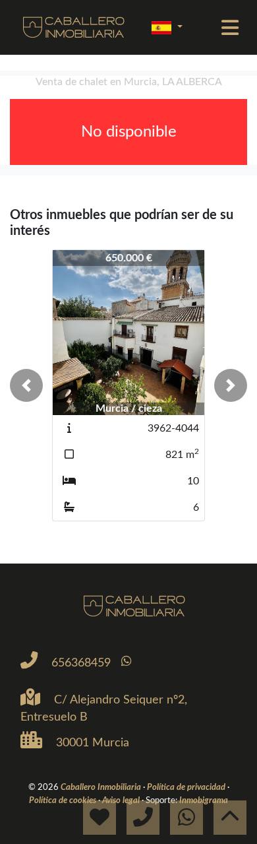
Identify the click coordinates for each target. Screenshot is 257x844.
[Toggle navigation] (230, 27)
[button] (26, 385)
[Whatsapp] (126, 661)
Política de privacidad (187, 787)
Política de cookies (63, 800)
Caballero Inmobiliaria (102, 787)
